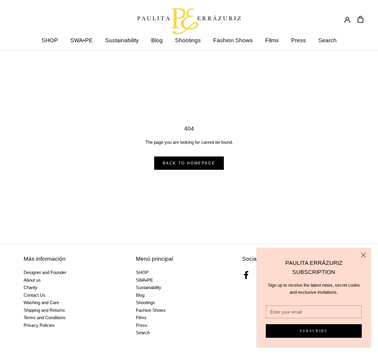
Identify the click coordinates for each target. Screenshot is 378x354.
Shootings (188, 40)
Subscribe (314, 331)
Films (272, 40)
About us (32, 280)
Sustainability (122, 40)
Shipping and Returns (44, 310)
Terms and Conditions (45, 317)
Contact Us (34, 295)
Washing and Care (41, 302)
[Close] (363, 255)
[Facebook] (246, 275)
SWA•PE (81, 40)
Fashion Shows (233, 40)
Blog (157, 40)
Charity (31, 287)
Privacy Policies (39, 325)
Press (298, 40)
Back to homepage (189, 163)
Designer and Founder (45, 272)
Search (327, 40)
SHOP (50, 40)
